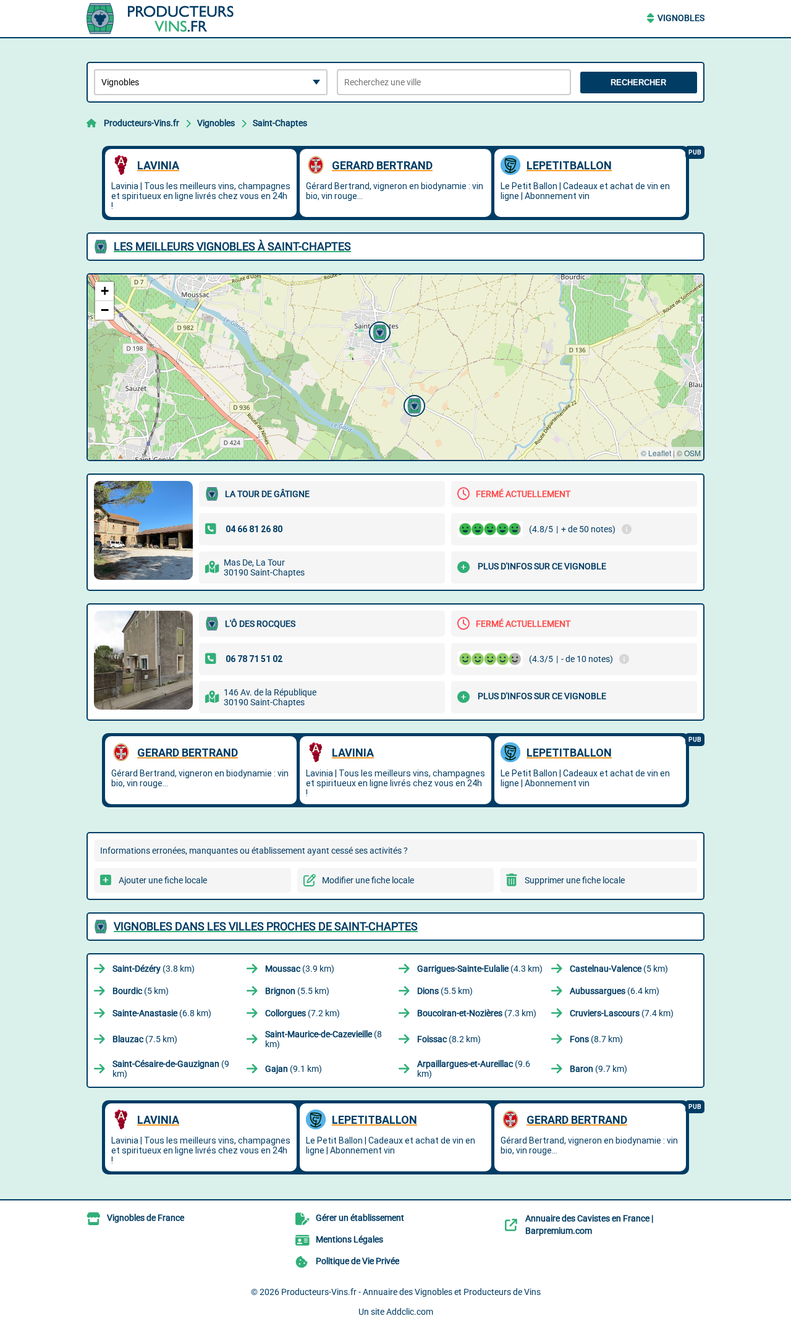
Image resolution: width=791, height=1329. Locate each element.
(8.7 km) (596, 1039)
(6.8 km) (161, 1013)
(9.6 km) (473, 1069)
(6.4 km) (614, 991)
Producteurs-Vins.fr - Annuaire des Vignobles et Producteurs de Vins (411, 1292)
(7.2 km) (302, 1013)
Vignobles (681, 18)
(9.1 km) (293, 1069)
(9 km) (170, 1069)
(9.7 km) (598, 1069)
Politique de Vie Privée (357, 1261)
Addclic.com (409, 1312)
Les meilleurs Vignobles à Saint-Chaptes (232, 246)
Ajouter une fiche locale (163, 880)
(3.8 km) (153, 969)
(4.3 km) (480, 969)
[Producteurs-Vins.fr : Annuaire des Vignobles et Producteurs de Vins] (164, 18)
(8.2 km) (449, 1039)
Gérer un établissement (360, 1218)
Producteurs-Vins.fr (141, 123)
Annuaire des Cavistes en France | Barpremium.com (589, 1224)
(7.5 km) (144, 1039)
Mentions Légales (349, 1239)
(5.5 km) (297, 991)
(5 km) (619, 969)
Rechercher (638, 82)
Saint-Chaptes (280, 123)
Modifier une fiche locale (368, 880)
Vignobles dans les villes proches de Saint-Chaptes (266, 926)
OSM (692, 453)
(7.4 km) (622, 1013)
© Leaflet (656, 453)
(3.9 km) (299, 969)
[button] (413, 404)
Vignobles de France (145, 1218)
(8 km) (323, 1039)
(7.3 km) (476, 1013)
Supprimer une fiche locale (575, 880)
